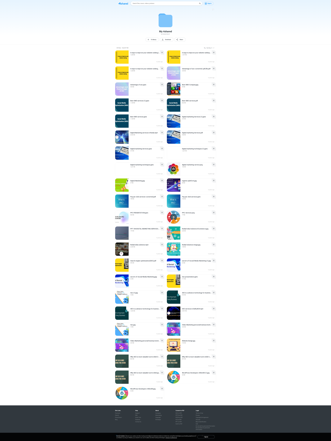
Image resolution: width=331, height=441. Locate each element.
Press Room (118, 417)
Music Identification (201, 421)
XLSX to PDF (179, 424)
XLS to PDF (179, 419)
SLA (197, 424)
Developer (158, 419)
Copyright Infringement (202, 417)
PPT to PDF (179, 421)
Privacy (198, 415)
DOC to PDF (179, 413)
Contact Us (138, 421)
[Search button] (200, 3)
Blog (116, 419)
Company (158, 413)
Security (198, 419)
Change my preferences (171, 437)
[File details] (122, 57)
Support (137, 413)
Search (117, 415)
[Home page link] (123, 3)
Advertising (158, 415)
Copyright (158, 417)
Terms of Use (199, 413)
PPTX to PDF (179, 415)
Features (137, 419)
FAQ (136, 415)
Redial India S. (166, 34)
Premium (117, 413)
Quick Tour (138, 417)
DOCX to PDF (179, 417)
